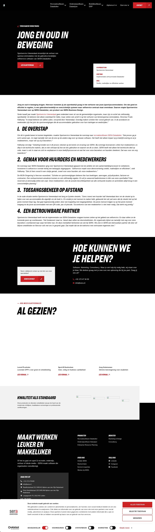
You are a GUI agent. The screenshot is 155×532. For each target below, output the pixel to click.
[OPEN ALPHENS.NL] (116, 5)
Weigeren (137, 518)
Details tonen (124, 528)
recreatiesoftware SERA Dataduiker (107, 135)
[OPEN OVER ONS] (128, 5)
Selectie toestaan (137, 511)
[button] (22, 375)
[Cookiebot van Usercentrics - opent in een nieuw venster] (13, 527)
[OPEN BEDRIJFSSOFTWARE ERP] (102, 5)
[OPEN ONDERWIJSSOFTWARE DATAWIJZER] (85, 5)
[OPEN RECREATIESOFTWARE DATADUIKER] (65, 5)
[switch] (68, 527)
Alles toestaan (137, 504)
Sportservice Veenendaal (46, 114)
